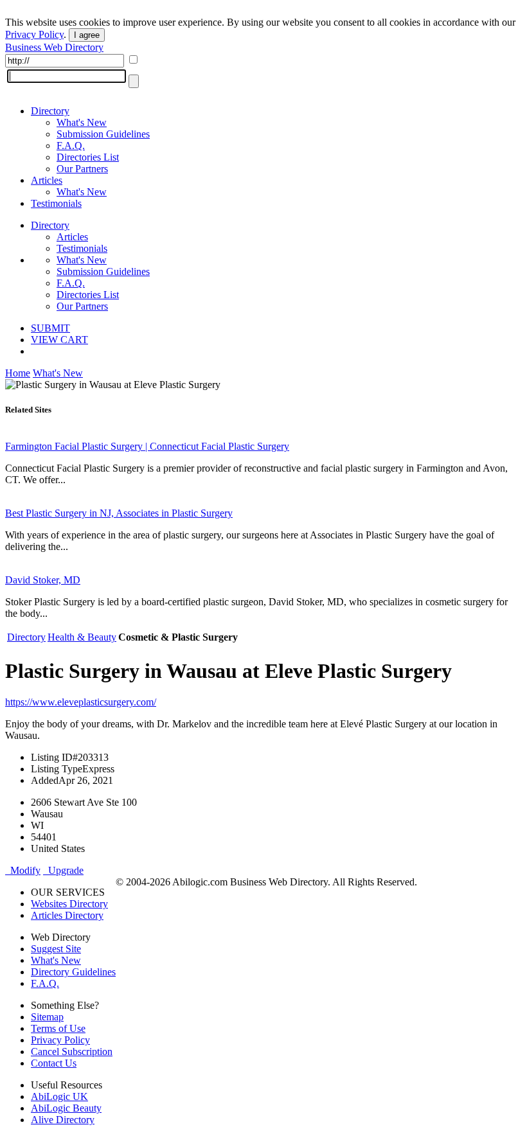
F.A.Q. (71, 145)
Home (17, 373)
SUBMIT (50, 328)
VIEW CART (59, 339)
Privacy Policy (34, 34)
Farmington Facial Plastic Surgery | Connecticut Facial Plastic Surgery (147, 446)
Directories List (88, 157)
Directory (50, 110)
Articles (46, 180)
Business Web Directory (54, 47)
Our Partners (82, 168)
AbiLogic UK (59, 1096)
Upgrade (63, 870)
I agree (87, 35)
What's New (82, 122)
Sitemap (47, 1016)
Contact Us (53, 1063)
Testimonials (56, 203)
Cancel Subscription (71, 1051)
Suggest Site (56, 948)
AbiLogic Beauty (66, 1108)
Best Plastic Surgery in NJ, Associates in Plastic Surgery (119, 513)
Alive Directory (62, 1119)
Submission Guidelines (103, 134)
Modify (22, 870)
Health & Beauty (82, 637)
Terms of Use (58, 1028)
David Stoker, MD (42, 579)
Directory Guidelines (73, 971)
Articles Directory (67, 915)
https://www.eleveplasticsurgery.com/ (80, 702)
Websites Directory (69, 903)
